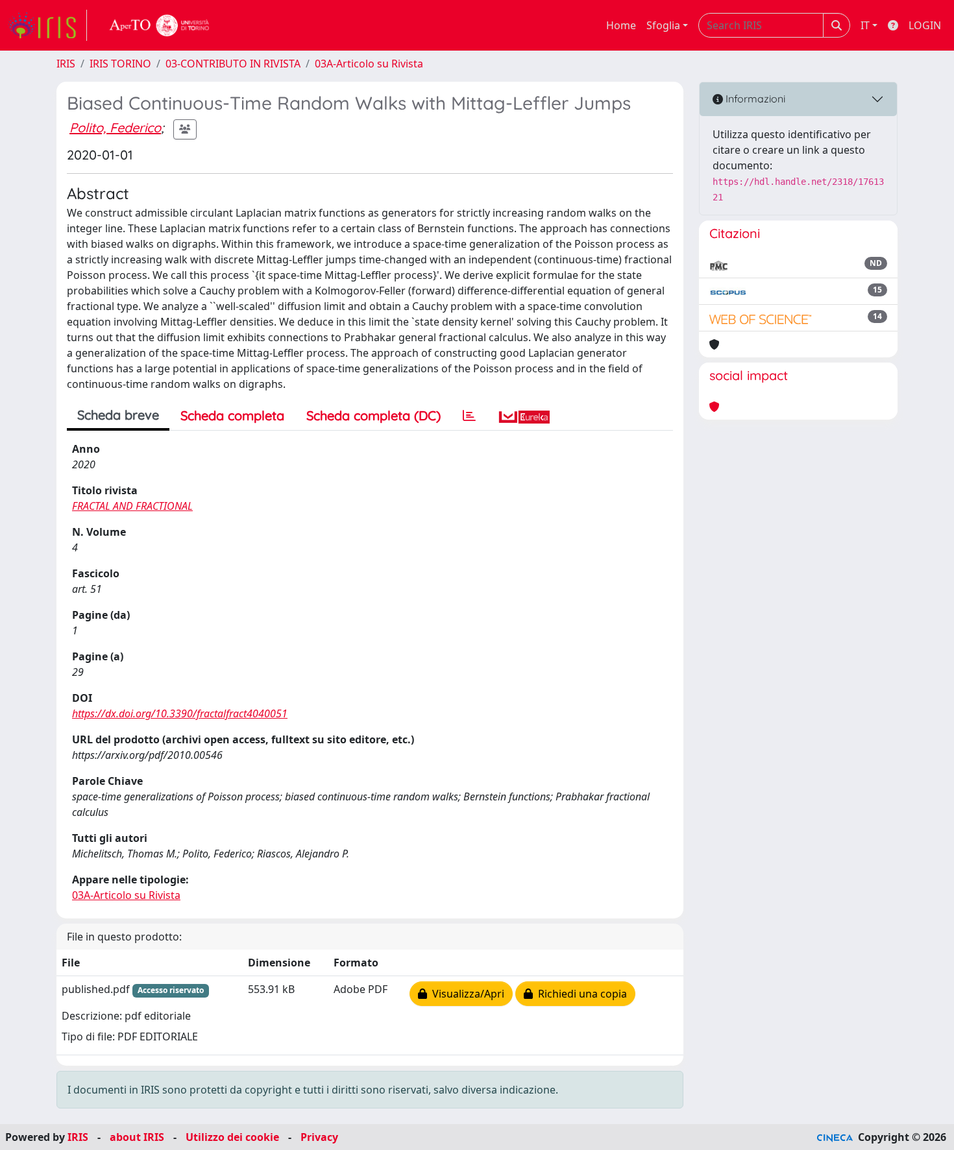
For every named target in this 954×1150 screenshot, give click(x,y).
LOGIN (925, 25)
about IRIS (137, 1137)
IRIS (65, 63)
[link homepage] (47, 25)
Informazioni (754, 98)
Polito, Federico (115, 127)
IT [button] (865, 25)
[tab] (469, 415)
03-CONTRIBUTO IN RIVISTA (232, 63)
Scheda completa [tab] (232, 415)
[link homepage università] (159, 25)
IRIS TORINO (120, 63)
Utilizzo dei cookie (232, 1137)
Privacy (319, 1137)
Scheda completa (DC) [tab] (373, 415)
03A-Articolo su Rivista (369, 63)
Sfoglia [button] (663, 25)
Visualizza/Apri (465, 994)
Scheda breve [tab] (118, 415)
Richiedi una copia (580, 994)
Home (621, 25)
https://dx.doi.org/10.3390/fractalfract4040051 (179, 713)
